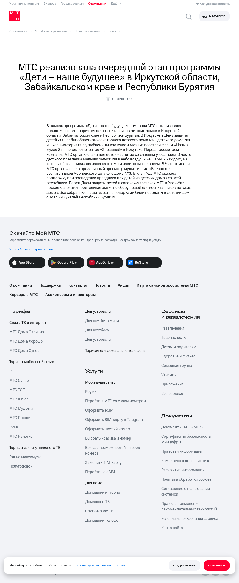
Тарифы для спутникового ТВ (34, 448)
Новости (102, 285)
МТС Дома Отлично (26, 332)
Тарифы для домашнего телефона (115, 351)
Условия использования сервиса (189, 518)
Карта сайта (172, 528)
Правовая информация (181, 451)
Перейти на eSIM (100, 472)
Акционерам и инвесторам (70, 295)
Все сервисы (172, 393)
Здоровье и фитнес (178, 356)
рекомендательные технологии (100, 565)
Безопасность (173, 337)
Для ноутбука (97, 330)
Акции (123, 285)
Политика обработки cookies (186, 479)
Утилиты (168, 375)
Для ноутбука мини (102, 321)
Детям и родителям (178, 347)
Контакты (77, 285)
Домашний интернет (103, 492)
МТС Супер (19, 380)
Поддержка (50, 285)
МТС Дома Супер (24, 351)
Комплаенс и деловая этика (185, 461)
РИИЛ (14, 427)
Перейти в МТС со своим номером (115, 401)
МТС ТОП (17, 390)
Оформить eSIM (99, 410)
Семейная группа (176, 365)
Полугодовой (20, 466)
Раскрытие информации (182, 470)
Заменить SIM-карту (103, 462)
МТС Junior (18, 399)
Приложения (172, 384)
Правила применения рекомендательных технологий (189, 506)
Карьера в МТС (23, 295)
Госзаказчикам (72, 3)
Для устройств (98, 311)
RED (12, 371)
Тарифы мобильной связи (31, 362)
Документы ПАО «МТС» (182, 427)
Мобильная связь (100, 382)
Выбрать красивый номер (108, 438)
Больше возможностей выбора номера (112, 450)
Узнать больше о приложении (31, 249)
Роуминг (92, 392)
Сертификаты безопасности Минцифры (186, 439)
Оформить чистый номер (107, 429)
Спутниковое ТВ (99, 511)
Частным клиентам (24, 3)
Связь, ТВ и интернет (27, 323)
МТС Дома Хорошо (26, 341)
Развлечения (172, 328)
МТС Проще (19, 418)
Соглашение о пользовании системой (185, 491)
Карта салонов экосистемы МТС (167, 285)
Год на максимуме (25, 457)
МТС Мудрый (21, 408)
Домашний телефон (102, 520)
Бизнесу (49, 3)
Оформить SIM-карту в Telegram (114, 420)
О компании (97, 3)
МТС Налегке (20, 436)
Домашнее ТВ (97, 502)
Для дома (93, 483)
